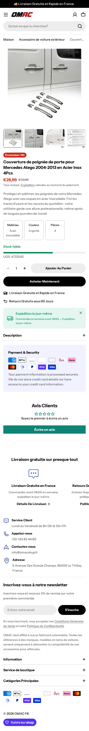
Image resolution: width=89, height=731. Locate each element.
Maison (8, 39)
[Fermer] (81, 313)
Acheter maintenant (44, 281)
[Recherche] (79, 26)
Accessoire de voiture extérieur (42, 39)
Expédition (28, 185)
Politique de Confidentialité (45, 626)
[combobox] (44, 26)
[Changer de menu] (5, 14)
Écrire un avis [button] (44, 429)
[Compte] (74, 14)
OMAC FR (21, 714)
